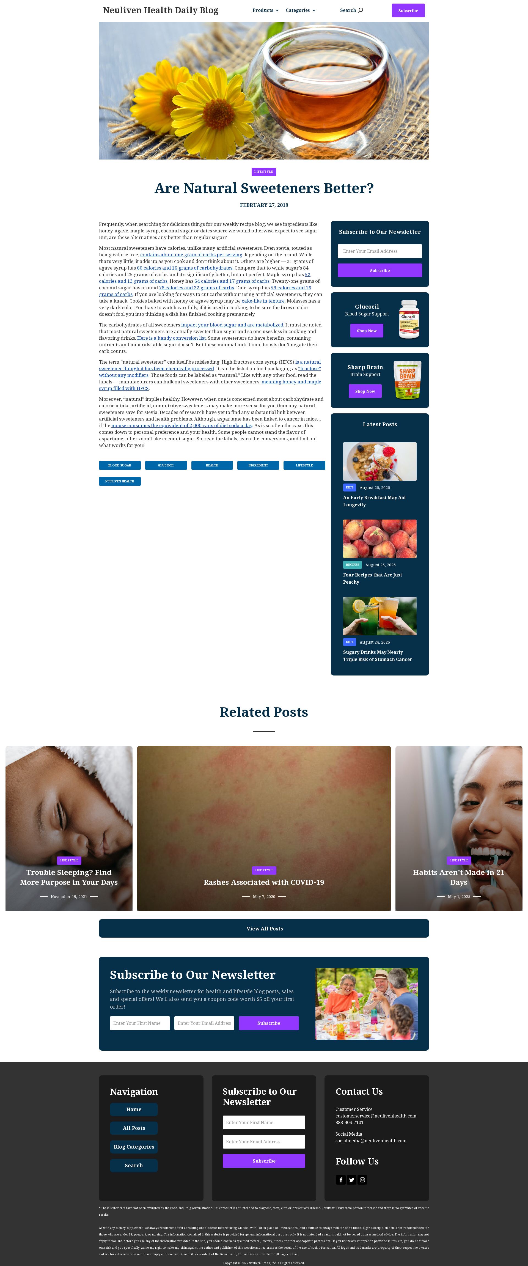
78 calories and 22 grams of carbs (196, 287)
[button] (267, 10)
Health (212, 465)
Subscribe (408, 11)
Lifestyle (263, 171)
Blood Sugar (119, 465)
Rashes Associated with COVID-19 (264, 882)
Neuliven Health (119, 481)
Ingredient (258, 465)
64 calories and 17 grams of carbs (232, 281)
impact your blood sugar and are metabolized (231, 325)
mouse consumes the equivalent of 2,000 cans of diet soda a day (181, 425)
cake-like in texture (263, 301)
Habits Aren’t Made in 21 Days (459, 877)
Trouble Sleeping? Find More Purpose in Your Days (69, 877)
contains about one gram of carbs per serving (191, 254)
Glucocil (166, 465)
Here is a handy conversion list (171, 338)
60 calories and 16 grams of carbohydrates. (186, 268)
